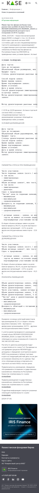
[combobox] (28, 3)
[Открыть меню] (3, 3)
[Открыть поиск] (36, 3)
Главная (5, 9)
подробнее (6, 376)
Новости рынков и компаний (13, 12)
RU (29, 3)
